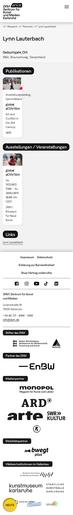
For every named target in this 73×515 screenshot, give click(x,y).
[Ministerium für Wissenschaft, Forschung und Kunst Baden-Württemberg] (30, 343)
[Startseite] (15, 11)
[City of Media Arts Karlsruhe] (53, 504)
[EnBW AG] (36, 366)
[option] (14, 107)
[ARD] (36, 402)
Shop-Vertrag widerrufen (36, 272)
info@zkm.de (11, 319)
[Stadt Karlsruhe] (56, 343)
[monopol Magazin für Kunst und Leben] (36, 389)
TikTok (46, 284)
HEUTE (10, 505)
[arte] (25, 415)
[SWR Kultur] (56, 415)
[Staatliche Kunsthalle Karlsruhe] (55, 488)
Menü (66, 7)
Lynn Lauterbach (13, 242)
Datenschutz (45, 257)
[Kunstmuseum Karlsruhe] (25, 488)
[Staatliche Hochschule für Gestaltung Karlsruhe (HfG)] (36, 474)
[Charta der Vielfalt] (27, 504)
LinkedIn (56, 284)
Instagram (26, 284)
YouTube (36, 284)
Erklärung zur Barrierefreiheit (36, 265)
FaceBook (16, 284)
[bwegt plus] (36, 451)
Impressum (27, 257)
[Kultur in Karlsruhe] (36, 428)
